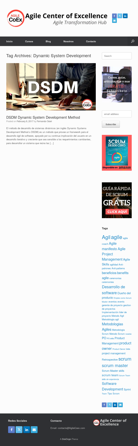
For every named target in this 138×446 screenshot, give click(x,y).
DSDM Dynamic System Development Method (43, 117)
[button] (132, 41)
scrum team (110, 375)
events (121, 301)
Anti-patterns (118, 268)
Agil (106, 236)
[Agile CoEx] (57, 18)
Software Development (112, 386)
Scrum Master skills (113, 370)
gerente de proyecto (112, 305)
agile (116, 236)
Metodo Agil (118, 315)
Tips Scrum (113, 393)
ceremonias (115, 278)
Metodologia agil (110, 319)
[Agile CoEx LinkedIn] (125, 15)
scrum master (115, 365)
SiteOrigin (66, 439)
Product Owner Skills (121, 349)
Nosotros (68, 41)
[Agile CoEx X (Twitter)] (120, 15)
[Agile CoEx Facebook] (114, 15)
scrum (124, 358)
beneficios (109, 272)
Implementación (110, 312)
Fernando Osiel (44, 121)
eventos (113, 301)
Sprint (127, 389)
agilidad (114, 264)
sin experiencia (112, 379)
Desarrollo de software (113, 289)
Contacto (91, 41)
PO (104, 338)
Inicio (9, 41)
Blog (48, 41)
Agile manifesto (109, 246)
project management (113, 353)
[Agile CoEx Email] (114, 20)
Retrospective (110, 359)
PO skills (110, 338)
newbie (128, 334)
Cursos (29, 41)
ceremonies (108, 282)
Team (104, 393)
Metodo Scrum (117, 333)
